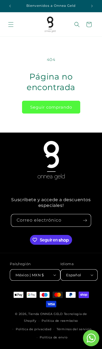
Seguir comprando (51, 107)
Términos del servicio (74, 329)
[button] (11, 24)
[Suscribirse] (85, 220)
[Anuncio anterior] (10, 6)
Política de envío (53, 337)
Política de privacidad (33, 329)
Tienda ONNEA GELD (45, 314)
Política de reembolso (60, 321)
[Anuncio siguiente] (92, 6)
